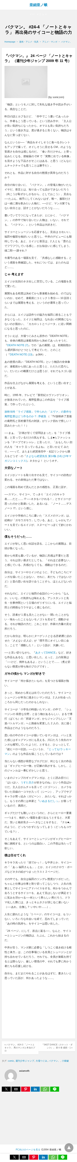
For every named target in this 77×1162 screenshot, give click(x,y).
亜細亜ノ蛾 (38, 5)
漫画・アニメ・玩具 (28, 42)
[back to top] (68, 1147)
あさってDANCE (45, 652)
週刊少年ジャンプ (25, 1060)
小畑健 (65, 1060)
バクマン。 (66, 42)
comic (11, 1060)
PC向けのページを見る (28, 1149)
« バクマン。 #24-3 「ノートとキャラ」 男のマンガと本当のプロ (19, 1047)
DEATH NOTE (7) (17, 345)
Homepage (9, 42)
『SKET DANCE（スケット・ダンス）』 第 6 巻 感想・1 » (57, 1046)
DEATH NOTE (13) (21, 354)
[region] (38, 1010)
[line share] (54, 1090)
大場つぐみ (41, 1060)
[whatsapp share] (45, 1090)
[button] (38, 14)
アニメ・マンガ (49, 42)
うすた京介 (27, 782)
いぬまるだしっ (48, 800)
